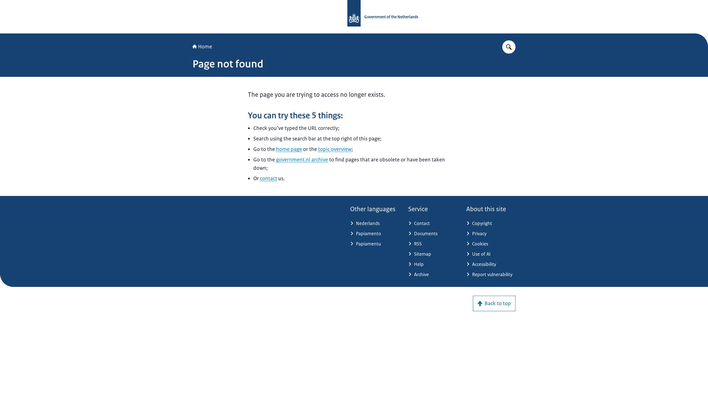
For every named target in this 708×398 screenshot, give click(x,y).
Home (205, 46)
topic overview (335, 149)
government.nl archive (302, 159)
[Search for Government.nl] (509, 47)
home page (289, 149)
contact (268, 178)
